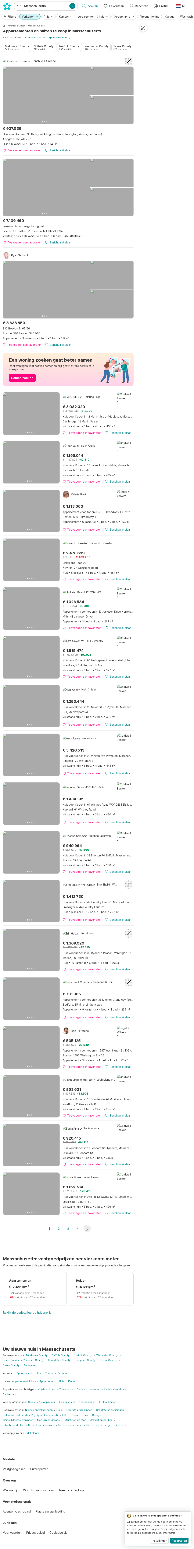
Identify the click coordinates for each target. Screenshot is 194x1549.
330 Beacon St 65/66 (16, 328)
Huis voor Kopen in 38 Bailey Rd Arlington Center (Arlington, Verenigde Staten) (52, 134)
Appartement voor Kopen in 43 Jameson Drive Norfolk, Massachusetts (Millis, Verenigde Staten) (98, 611)
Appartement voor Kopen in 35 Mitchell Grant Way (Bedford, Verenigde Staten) (98, 999)
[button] (87, 1228)
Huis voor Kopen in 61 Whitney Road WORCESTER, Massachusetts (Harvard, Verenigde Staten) (98, 804)
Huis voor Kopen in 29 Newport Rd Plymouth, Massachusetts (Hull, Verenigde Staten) (98, 707)
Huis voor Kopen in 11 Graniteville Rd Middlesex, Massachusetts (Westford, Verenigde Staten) (98, 1099)
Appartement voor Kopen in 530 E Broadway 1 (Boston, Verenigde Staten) (98, 512)
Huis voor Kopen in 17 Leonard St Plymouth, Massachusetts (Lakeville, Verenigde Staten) (98, 1148)
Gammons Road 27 (74, 562)
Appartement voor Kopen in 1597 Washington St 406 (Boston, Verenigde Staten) (98, 1050)
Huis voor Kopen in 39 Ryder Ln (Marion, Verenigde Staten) (98, 953)
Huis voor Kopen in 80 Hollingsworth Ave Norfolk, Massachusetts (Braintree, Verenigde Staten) (98, 660)
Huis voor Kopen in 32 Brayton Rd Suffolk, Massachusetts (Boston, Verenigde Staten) (98, 855)
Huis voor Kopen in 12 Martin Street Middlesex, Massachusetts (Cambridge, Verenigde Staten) (98, 416)
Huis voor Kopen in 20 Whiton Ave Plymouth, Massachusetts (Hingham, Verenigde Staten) (98, 755)
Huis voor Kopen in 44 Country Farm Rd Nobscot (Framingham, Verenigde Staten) (98, 902)
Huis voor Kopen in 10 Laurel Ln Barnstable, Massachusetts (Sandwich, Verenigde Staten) (98, 465)
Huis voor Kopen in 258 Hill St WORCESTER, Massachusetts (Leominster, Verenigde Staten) (98, 1196)
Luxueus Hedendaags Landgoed (23, 226)
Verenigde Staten (16, 25)
